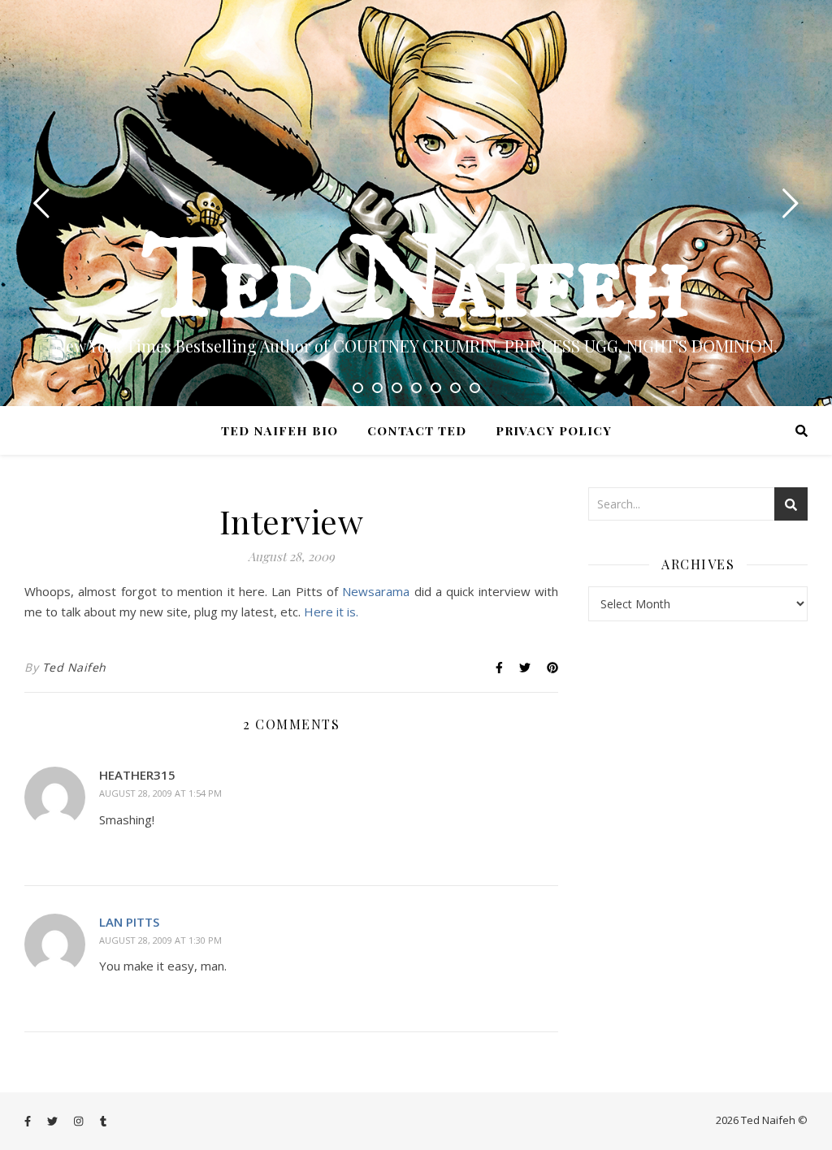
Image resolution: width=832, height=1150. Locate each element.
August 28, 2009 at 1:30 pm (160, 940)
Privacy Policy (554, 430)
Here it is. (331, 611)
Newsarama (378, 591)
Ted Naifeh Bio (279, 430)
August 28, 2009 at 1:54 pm (160, 793)
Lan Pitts (129, 922)
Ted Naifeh (416, 284)
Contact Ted (416, 430)
